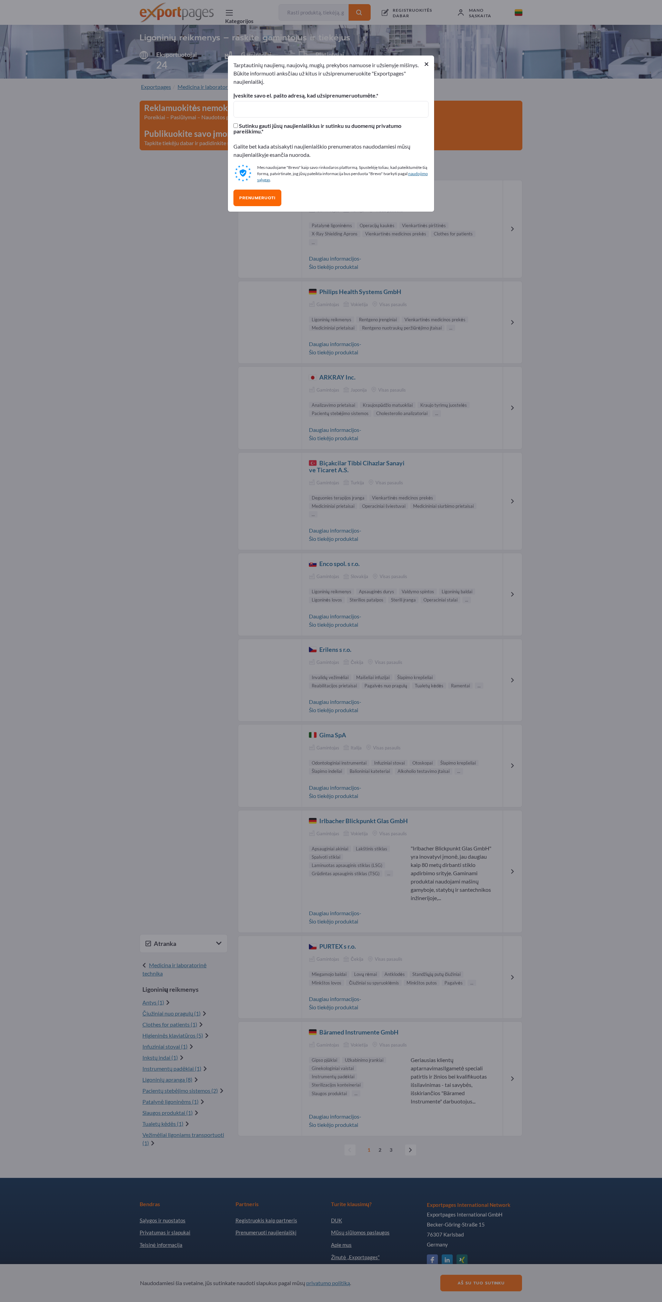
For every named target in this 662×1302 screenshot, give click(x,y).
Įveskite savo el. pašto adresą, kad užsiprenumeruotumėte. (304, 95)
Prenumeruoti (257, 198)
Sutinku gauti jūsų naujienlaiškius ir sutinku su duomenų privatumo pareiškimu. (317, 128)
